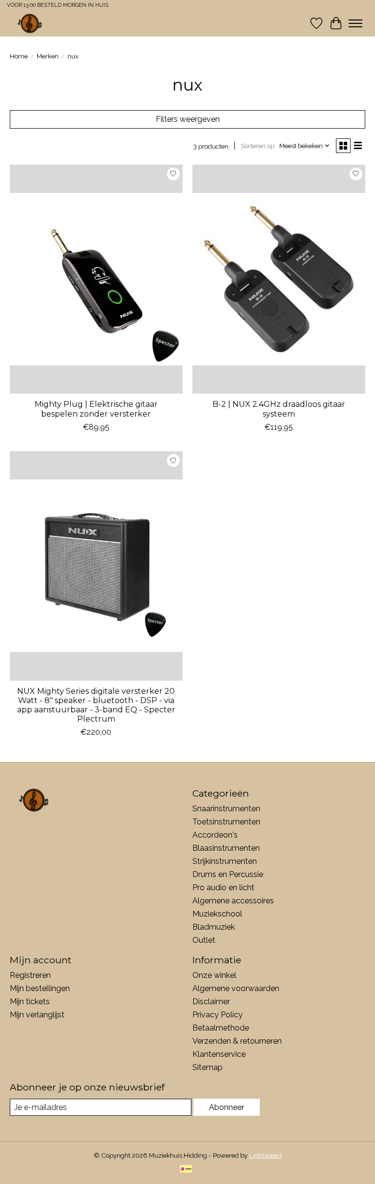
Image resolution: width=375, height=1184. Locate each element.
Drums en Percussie (227, 874)
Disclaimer (211, 1001)
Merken (48, 56)
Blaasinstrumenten (226, 848)
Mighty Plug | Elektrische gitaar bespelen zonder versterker (96, 409)
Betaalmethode (220, 1027)
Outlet (203, 940)
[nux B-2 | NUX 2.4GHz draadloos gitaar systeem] (278, 279)
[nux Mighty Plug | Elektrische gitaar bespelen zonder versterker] (96, 279)
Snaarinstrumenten (226, 808)
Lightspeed (265, 1155)
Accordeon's (215, 835)
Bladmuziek (213, 927)
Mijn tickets (30, 1001)
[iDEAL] (186, 1169)
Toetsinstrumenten (226, 821)
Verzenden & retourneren (237, 1041)
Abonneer (226, 1107)
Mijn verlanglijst (37, 1014)
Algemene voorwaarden (235, 988)
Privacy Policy (217, 1014)
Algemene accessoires (233, 900)
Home (19, 56)
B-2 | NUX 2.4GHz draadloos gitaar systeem (278, 409)
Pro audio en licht (223, 887)
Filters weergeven (188, 119)
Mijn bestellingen (40, 988)
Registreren (30, 975)
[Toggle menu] (355, 23)
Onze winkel (214, 975)
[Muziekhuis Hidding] (30, 23)
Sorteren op (257, 146)
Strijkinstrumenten (224, 861)
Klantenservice (219, 1054)
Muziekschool (217, 913)
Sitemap (207, 1067)
